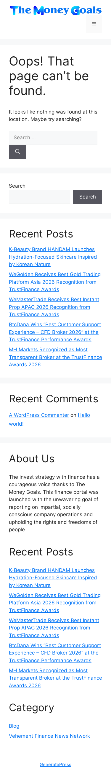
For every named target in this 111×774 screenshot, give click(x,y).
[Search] (17, 152)
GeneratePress (55, 764)
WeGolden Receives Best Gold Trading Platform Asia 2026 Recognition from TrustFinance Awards (55, 281)
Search (17, 186)
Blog (14, 726)
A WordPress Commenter (39, 415)
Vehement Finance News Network (49, 736)
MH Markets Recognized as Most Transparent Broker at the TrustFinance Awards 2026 (55, 357)
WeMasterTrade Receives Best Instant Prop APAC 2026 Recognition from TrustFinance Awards (54, 306)
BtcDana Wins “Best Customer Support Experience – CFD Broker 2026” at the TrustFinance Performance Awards (55, 332)
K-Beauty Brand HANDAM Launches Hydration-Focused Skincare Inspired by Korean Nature (53, 256)
